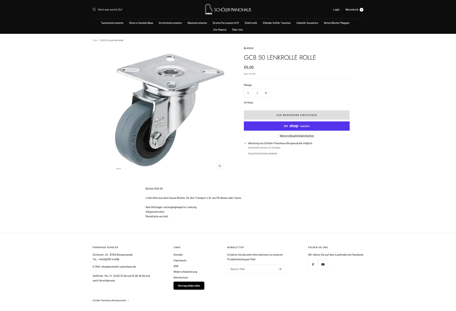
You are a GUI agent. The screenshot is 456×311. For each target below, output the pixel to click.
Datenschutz (180, 277)
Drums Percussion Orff (226, 22)
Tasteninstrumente (112, 22)
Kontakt (178, 254)
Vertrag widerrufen (189, 285)
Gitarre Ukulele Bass (141, 22)
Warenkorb (353, 9)
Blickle (249, 48)
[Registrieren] (280, 269)
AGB (175, 266)
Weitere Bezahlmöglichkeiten (297, 135)
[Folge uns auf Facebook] (313, 264)
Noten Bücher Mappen (336, 22)
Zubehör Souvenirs (307, 22)
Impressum (179, 260)
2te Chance (219, 29)
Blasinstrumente (197, 22)
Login (336, 9)
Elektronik (251, 22)
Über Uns (237, 29)
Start (95, 40)
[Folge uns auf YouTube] (323, 264)
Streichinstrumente (170, 22)
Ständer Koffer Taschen (277, 22)
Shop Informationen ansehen (262, 153)
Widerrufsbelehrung (185, 271)
